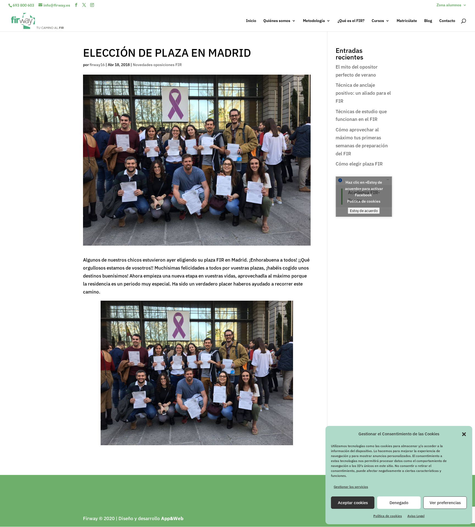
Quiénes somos (276, 21)
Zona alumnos (449, 5)
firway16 (97, 64)
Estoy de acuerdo (364, 210)
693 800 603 (23, 5)
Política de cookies (387, 516)
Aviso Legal (415, 516)
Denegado (399, 502)
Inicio (251, 21)
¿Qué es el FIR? (351, 21)
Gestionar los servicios (351, 487)
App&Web (172, 518)
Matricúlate (407, 21)
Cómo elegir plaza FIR (359, 164)
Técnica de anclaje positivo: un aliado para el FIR (363, 93)
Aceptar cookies (353, 502)
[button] (464, 434)
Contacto (447, 21)
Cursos (378, 21)
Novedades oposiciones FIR (157, 64)
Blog (428, 21)
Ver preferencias (445, 502)
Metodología (314, 21)
